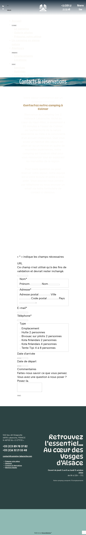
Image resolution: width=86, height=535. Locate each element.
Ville (53, 294)
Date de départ (26, 361)
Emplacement (30, 328)
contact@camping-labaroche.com (17, 456)
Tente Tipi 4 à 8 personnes (39, 347)
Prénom (25, 283)
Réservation (80, 7)
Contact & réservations (66, 67)
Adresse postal (29, 294)
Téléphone (24, 315)
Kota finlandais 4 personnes (39, 344)
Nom (45, 283)
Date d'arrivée (26, 353)
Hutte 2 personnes (33, 332)
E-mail (22, 308)
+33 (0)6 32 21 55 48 (66, 7)
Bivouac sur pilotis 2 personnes (42, 336)
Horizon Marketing (46, 533)
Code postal (39, 298)
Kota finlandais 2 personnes (39, 340)
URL (19, 263)
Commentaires (26, 369)
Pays (62, 298)
